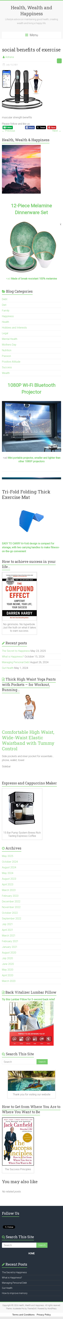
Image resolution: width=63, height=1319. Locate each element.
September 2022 (11, 918)
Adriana (9, 57)
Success (7, 367)
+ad (31, 278)
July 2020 (7, 958)
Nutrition (6, 350)
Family (5, 310)
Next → (56, 130)
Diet (4, 304)
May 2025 (7, 856)
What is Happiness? (13, 656)
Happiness (8, 316)
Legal (5, 333)
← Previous (8, 130)
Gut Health (8, 667)
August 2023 (9, 878)
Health (5, 321)
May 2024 (7, 873)
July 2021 (7, 924)
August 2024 (9, 867)
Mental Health (9, 339)
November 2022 (11, 907)
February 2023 (10, 895)
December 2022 (11, 901)
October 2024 (10, 861)
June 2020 (8, 964)
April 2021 (7, 929)
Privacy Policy (44, 1314)
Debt (4, 299)
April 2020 (7, 975)
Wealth (6, 373)
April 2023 (7, 884)
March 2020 (9, 981)
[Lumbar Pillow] (31, 1023)
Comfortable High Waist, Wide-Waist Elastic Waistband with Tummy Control (28, 740)
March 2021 (9, 935)
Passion (6, 356)
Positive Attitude (11, 361)
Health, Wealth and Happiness (31, 11)
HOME (31, 1253)
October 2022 (10, 912)
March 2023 (9, 890)
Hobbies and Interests (14, 327)
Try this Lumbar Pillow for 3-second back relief (28, 999)
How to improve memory (14, 1293)
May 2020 (7, 969)
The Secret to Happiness (16, 650)
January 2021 (9, 946)
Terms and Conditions (23, 1314)
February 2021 (10, 941)
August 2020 (9, 952)
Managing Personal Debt (16, 662)
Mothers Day (9, 344)
